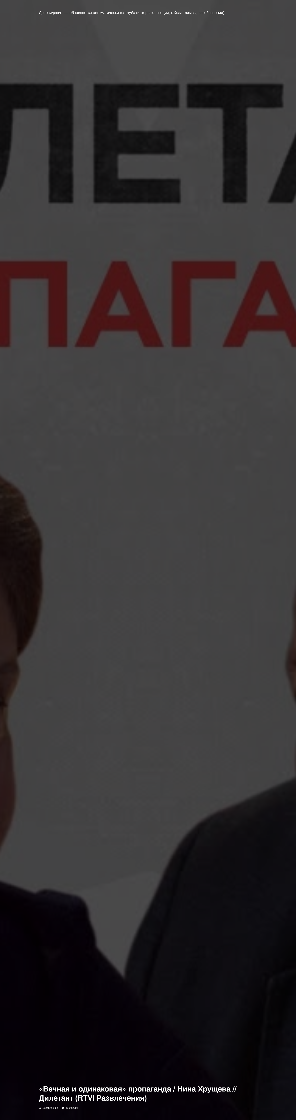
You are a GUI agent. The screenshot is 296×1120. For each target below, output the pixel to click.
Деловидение (50, 12)
